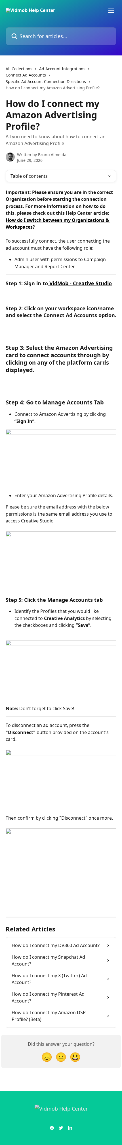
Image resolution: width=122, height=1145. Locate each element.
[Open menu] (111, 10)
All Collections (19, 68)
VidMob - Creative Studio (80, 283)
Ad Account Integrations (62, 68)
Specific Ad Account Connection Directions (46, 81)
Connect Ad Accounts (26, 75)
